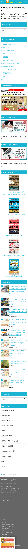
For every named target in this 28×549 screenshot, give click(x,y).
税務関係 (5, 57)
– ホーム (3, 522)
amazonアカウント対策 (9, 69)
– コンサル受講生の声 (7, 532)
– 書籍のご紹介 (5, 528)
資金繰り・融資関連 (8, 66)
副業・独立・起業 (8, 60)
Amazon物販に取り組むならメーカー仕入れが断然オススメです (18, 382)
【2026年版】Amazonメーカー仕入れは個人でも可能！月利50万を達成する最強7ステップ (18, 290)
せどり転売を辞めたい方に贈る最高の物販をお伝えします (17, 362)
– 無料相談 (4, 534)
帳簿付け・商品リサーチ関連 (11, 63)
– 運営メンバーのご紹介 (7, 526)
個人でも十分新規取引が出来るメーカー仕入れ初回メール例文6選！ (17, 322)
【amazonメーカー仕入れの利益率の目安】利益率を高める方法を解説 (18, 343)
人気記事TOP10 (7, 73)
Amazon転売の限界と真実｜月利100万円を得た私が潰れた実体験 (18, 312)
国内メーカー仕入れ (8, 47)
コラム (5, 79)
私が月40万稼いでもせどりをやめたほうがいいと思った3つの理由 (18, 301)
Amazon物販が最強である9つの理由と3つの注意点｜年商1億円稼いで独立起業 (17, 332)
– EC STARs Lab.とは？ (7, 524)
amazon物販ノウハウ (9, 44)
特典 (4, 76)
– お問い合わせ (5, 536)
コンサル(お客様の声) (9, 53)
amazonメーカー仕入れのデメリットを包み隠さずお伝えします (18, 372)
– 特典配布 (4, 530)
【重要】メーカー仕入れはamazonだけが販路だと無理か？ (17, 353)
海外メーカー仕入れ (8, 50)
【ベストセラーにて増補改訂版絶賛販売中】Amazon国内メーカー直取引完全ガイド (14, 193)
